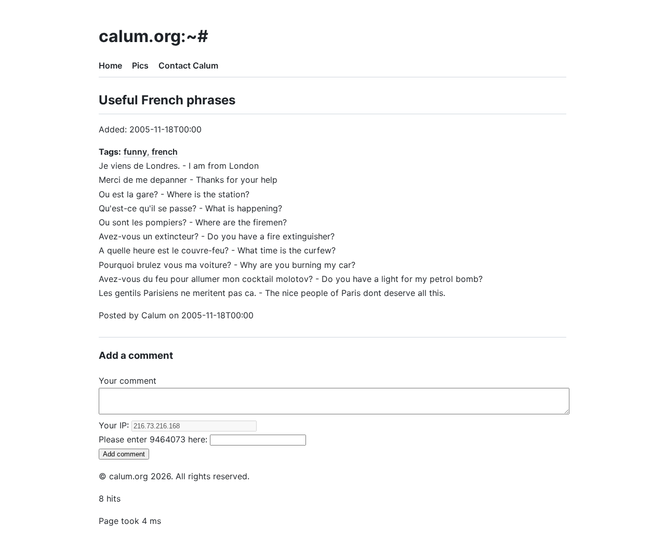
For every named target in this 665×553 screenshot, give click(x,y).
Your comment (127, 380)
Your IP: (115, 425)
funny (135, 151)
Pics (140, 65)
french (165, 151)
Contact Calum (188, 65)
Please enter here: (154, 439)
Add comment (124, 454)
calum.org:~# (153, 36)
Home (110, 65)
